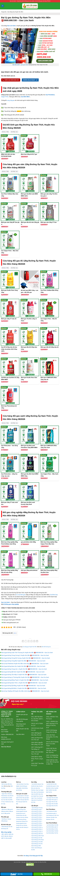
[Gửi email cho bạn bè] (31, 641)
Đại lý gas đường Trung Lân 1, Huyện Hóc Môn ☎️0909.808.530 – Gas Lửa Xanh (24, 669)
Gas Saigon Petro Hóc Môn (52, 797)
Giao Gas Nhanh (6, 746)
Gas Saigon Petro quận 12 (52, 799)
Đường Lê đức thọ (20, 817)
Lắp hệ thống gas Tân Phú (37, 843)
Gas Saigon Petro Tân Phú (52, 805)
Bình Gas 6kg (4, 784)
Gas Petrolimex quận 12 (52, 813)
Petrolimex (10, 793)
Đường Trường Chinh (21, 809)
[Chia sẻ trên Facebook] (25, 641)
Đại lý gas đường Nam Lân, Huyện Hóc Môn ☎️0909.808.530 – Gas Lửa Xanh (23, 666)
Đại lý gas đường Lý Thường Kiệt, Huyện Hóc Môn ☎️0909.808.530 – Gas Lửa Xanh (25, 677)
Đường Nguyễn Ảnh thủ (21, 823)
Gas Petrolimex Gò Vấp (51, 815)
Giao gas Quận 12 (20, 795)
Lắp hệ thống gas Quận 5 (37, 817)
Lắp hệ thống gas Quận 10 (37, 827)
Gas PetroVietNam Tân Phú (52, 833)
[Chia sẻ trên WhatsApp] (23, 641)
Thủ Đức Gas (8, 801)
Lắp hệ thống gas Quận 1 (37, 809)
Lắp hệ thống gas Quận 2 (37, 811)
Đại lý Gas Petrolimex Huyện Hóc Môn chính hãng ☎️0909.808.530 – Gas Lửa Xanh (25, 663)
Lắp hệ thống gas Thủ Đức (37, 807)
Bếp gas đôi (10, 809)
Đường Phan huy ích (21, 813)
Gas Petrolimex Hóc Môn (52, 811)
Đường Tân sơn (20, 825)
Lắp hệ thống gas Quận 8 (37, 823)
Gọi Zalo (20, 874)
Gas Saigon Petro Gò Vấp (52, 801)
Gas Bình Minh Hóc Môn (52, 784)
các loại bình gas (20, 594)
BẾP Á (3, 834)
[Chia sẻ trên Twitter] (28, 641)
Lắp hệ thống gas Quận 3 (37, 813)
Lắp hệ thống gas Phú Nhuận (38, 839)
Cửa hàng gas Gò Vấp (36, 855)
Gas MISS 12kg (37, 794)
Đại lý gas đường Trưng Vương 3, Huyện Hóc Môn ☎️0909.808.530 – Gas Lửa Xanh (25, 655)
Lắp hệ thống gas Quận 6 (37, 819)
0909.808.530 (48, 874)
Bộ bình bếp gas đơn (6, 826)
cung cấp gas (10, 100)
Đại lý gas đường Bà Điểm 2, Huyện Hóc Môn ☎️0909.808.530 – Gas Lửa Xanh (24, 688)
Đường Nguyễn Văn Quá (22, 811)
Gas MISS (10, 799)
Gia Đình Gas (54, 594)
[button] (2, 6)
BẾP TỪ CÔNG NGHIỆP (7, 838)
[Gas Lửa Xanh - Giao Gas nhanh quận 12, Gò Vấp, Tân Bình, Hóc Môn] (30, 6)
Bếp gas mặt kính (5, 811)
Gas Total (5, 799)
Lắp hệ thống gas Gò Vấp (37, 837)
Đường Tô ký (25, 821)
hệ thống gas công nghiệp (11, 604)
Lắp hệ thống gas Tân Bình (37, 841)
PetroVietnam (4, 795)
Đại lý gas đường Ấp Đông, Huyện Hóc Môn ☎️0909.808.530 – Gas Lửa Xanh (23, 685)
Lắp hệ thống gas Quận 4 (37, 815)
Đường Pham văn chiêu (21, 815)
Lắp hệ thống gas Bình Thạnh (38, 835)
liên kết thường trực (46, 646)
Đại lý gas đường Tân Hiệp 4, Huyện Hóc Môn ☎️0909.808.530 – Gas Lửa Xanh (24, 674)
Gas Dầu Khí (10, 795)
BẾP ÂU (6, 834)
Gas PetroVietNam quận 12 (52, 827)
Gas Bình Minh (20, 734)
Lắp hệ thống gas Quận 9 (37, 825)
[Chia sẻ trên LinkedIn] (37, 641)
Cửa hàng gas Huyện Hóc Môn (15, 11)
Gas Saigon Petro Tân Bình (52, 803)
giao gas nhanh (25, 64)
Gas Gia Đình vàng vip (36, 784)
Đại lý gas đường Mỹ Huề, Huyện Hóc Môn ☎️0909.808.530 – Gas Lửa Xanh (23, 672)
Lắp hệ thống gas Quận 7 (37, 821)
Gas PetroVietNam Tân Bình (52, 831)
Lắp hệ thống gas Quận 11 (37, 829)
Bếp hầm (6, 836)
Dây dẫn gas (4, 819)
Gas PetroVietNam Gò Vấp (52, 829)
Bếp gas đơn (4, 809)
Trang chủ (3, 11)
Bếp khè (11, 836)
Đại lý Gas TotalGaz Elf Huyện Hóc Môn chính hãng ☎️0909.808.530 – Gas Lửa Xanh (25, 691)
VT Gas (3, 801)
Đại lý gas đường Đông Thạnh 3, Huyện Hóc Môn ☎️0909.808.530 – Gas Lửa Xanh (25, 680)
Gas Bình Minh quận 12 (51, 786)
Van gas (9, 819)
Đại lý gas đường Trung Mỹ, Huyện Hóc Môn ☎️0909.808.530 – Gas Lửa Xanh (23, 661)
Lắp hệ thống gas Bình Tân (37, 833)
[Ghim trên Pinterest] (34, 641)
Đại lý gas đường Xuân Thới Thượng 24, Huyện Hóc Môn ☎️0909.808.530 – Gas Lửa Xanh (27, 652)
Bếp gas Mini (7, 813)
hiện (15, 633)
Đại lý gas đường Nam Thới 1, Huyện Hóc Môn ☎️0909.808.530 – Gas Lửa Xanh (24, 682)
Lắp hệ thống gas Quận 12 (37, 831)
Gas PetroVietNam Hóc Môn (52, 825)
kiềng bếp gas (4, 821)
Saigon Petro (4, 96)
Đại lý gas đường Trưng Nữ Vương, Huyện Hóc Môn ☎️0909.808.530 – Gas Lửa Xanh (26, 658)
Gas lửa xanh (16, 64)
